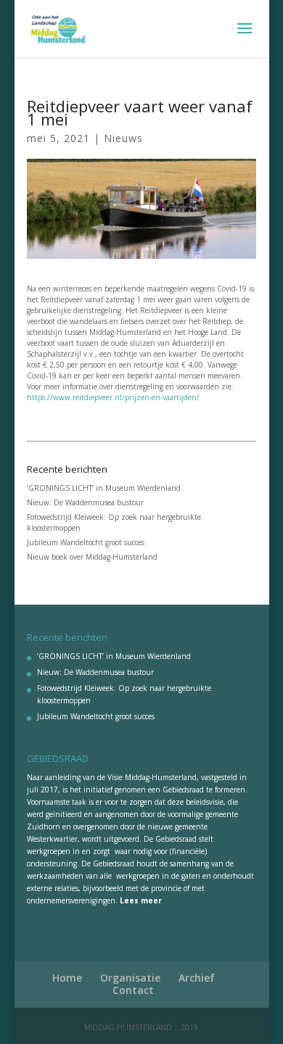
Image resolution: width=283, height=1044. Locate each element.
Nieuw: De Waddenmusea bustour (85, 502)
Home (67, 978)
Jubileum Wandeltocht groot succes (85, 542)
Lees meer (141, 900)
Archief (197, 978)
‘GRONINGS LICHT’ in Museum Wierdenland (104, 488)
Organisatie (130, 978)
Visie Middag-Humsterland (152, 777)
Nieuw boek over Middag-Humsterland (92, 557)
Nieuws (123, 138)
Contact (133, 990)
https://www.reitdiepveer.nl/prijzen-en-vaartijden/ (113, 397)
